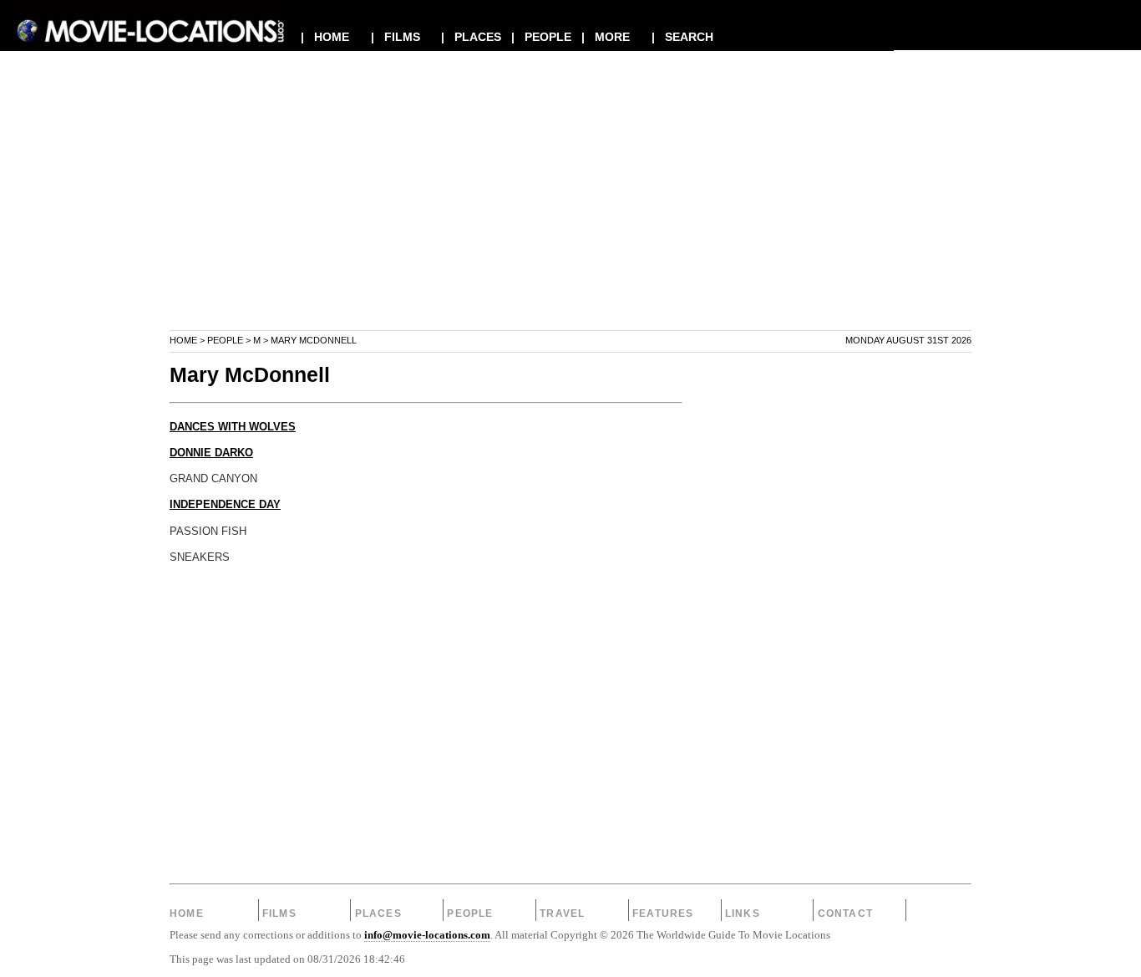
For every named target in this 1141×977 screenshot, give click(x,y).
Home (183, 340)
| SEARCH (682, 36)
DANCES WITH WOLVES (233, 427)
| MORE (605, 36)
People (225, 340)
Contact (845, 913)
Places (378, 913)
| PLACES (471, 36)
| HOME (325, 36)
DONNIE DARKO (211, 453)
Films (279, 913)
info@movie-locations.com (427, 935)
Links (742, 913)
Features (663, 913)
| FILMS (395, 36)
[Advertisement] (570, 212)
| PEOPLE (541, 36)
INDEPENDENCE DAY (225, 505)
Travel (562, 913)
